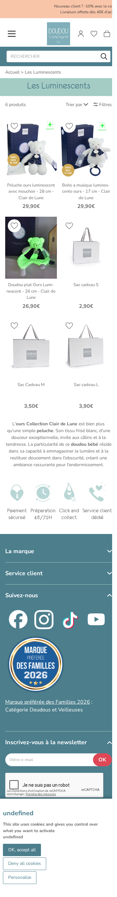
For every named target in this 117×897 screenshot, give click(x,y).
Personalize (19, 877)
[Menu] (11, 33)
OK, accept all (22, 850)
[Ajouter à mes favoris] (14, 126)
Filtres (105, 105)
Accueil (12, 72)
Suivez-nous (21, 595)
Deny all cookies (24, 863)
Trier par (74, 105)
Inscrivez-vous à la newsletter (46, 742)
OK (102, 759)
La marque (19, 551)
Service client (24, 573)
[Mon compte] (80, 33)
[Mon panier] (106, 33)
